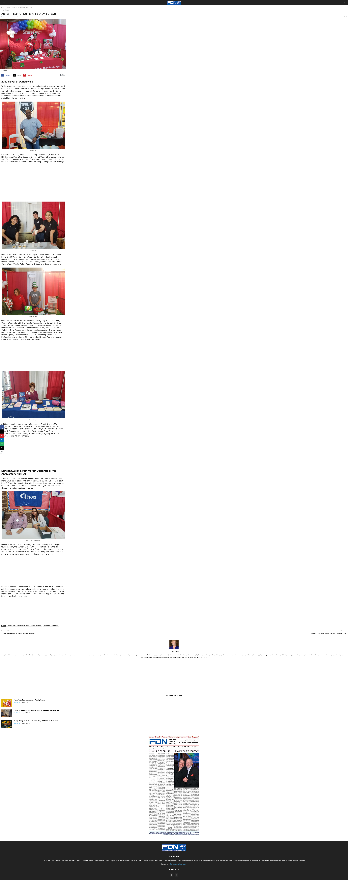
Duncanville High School (23, 625)
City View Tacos (11, 625)
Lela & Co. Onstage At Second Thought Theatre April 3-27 (329, 633)
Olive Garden (47, 625)
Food (7, 7)
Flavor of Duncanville (36, 625)
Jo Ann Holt (6, 17)
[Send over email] (2, 444)
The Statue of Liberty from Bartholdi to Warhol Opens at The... (37, 710)
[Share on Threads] (2, 448)
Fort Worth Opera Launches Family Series (29, 700)
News (7, 10)
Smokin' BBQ (55, 625)
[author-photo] (174, 649)
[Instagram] (176, 875)
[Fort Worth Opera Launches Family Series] (6, 703)
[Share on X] (2, 431)
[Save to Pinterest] (2, 436)
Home (2, 7)
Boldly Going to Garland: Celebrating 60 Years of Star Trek (36, 721)
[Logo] (174, 851)
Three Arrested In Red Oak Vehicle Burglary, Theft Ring (18, 633)
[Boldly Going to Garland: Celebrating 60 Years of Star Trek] (6, 724)
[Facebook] (171, 875)
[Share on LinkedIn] (2, 440)
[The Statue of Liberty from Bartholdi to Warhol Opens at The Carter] (6, 713)
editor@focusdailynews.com (178, 864)
